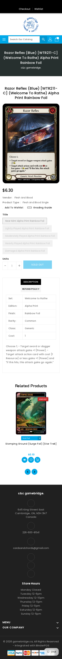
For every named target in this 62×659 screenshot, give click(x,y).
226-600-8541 (31, 532)
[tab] (31, 282)
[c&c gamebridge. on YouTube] (31, 3)
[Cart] (57, 39)
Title (5, 214)
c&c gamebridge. (31, 67)
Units (5, 259)
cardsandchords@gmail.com (31, 548)
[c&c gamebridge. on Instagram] (24, 3)
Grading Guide (42, 207)
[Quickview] (24, 460)
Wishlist (38, 9)
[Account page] (50, 39)
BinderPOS (42, 645)
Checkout (24, 9)
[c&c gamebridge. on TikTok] (37, 3)
